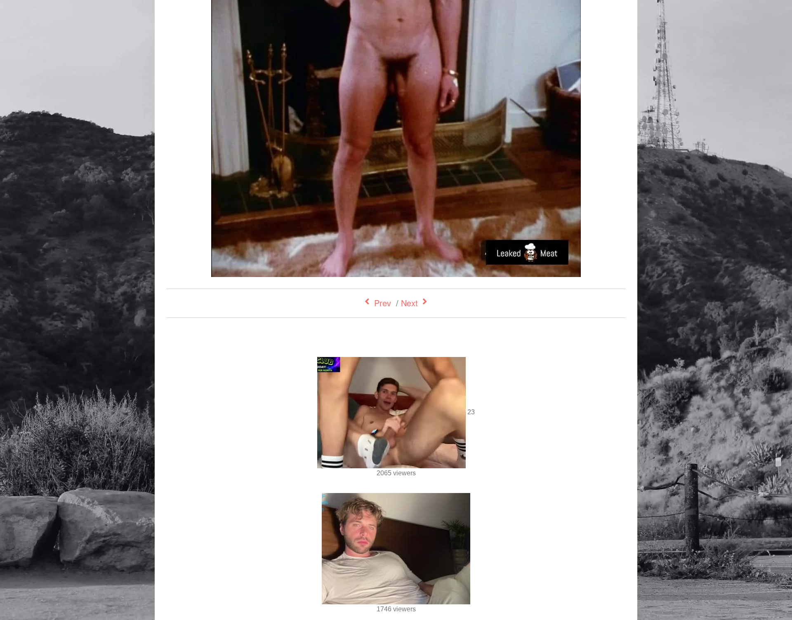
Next (409, 303)
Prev (383, 303)
